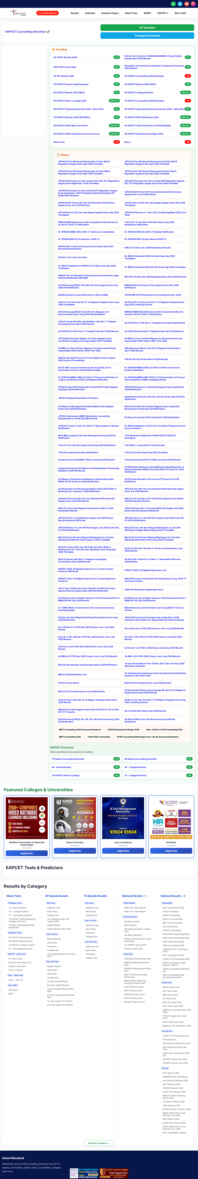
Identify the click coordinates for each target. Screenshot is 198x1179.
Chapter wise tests (17, 966)
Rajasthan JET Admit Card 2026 (177, 1026)
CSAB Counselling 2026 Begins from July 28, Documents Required (147, 737)
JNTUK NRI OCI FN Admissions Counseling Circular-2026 (153, 295)
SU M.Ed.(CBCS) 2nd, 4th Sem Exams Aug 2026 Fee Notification (150, 720)
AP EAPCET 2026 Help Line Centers (70, 125)
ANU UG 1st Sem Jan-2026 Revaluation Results (148, 247)
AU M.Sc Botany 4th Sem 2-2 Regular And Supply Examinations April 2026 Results (82, 560)
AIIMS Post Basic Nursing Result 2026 (174, 1096)
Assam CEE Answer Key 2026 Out (176, 1054)
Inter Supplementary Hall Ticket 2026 (61, 955)
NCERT (147, 13)
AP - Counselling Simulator (21, 949)
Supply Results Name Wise (59, 929)
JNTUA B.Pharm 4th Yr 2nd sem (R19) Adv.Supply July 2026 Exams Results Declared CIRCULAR (154, 509)
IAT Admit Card (169, 998)
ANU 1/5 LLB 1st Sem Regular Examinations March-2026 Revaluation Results (85, 509)
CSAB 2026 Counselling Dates (176, 934)
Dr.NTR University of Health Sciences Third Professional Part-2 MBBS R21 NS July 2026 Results (155, 599)
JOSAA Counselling (171, 915)
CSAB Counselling (171, 911)
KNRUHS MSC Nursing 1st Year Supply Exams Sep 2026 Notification (152, 286)
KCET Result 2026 (171, 1073)
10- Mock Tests (15, 959)
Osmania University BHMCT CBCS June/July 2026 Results (86, 459)
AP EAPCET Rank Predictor (21, 941)
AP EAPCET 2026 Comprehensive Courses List (76, 134)
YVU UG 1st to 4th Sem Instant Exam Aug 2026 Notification (87, 445)
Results (75, 13)
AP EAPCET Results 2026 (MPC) (140, 84)
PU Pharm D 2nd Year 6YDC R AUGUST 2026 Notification (152, 417)
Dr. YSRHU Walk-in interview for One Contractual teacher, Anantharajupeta (86, 608)
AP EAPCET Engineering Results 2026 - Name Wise (78, 109)
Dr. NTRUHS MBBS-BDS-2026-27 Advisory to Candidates (86, 232)
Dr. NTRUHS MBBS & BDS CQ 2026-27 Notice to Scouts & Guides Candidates (152, 368)
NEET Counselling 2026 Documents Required (80, 729)
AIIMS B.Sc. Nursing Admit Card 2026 (177, 1011)
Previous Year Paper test (20, 962)
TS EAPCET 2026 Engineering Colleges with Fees (22, 920)
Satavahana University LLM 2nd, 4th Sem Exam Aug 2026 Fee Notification (155, 397)
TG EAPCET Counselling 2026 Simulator (144, 101)
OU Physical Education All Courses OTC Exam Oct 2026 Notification (152, 480)
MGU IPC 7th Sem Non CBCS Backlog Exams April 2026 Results (155, 276)
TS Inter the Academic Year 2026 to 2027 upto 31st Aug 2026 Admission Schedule (155, 664)
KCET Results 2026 (171, 1084)
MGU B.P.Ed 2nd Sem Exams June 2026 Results (81, 691)
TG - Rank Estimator (18, 908)
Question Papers (110, 13)
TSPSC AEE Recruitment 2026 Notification (137, 940)
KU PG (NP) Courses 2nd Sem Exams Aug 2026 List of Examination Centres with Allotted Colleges (84, 368)
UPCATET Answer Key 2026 (175, 1063)
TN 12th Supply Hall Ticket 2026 (174, 1017)
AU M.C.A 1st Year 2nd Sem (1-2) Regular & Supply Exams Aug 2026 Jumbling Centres (155, 701)
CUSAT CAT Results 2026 (174, 1092)
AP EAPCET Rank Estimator (21, 937)
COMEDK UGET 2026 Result (175, 1077)
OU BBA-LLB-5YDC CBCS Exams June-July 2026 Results (152, 656)
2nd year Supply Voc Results (60, 1005)
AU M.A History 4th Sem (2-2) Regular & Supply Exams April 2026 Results (87, 701)
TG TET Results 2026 (63, 76)
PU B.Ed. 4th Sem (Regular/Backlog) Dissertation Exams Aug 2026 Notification (88, 618)
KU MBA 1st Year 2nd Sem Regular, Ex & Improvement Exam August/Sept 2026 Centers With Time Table (154, 339)
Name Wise (52, 911)
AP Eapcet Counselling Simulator (141, 759)
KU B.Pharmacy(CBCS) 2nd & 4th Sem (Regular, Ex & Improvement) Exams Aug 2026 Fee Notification (83, 313)
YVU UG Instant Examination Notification (78, 452)
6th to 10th (180, 13)
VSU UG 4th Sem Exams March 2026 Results (146, 359)
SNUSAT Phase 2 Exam (134, 1002)
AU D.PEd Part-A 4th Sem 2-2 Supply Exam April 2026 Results (155, 323)
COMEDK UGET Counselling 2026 (175, 950)
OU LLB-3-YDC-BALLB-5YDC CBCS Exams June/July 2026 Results (153, 638)
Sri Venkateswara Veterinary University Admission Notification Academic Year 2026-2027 (155, 674)
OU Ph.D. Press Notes (68, 683)
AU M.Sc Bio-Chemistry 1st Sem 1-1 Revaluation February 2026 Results (153, 560)
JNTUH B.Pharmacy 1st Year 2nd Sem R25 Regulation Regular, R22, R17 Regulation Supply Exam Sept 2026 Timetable (155, 182)
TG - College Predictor (136, 775)
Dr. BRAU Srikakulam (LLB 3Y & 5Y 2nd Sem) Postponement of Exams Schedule (155, 427)
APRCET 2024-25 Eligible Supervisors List (145, 570)
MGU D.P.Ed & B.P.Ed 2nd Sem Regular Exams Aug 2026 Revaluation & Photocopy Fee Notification (152, 407)
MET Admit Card (170, 991)
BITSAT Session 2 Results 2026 (177, 1109)
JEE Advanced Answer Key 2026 (175, 1048)
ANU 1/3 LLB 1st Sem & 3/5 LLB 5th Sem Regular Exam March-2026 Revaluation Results (155, 499)
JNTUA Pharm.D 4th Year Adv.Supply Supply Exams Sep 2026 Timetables (155, 203)
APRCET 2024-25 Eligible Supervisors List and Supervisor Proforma (87, 579)
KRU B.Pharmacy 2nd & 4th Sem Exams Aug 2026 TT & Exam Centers (154, 608)
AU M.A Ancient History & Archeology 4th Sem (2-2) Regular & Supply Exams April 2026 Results (155, 691)
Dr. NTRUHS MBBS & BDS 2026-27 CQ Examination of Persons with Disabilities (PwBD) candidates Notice (155, 378)
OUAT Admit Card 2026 (173, 1022)
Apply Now (27, 853)
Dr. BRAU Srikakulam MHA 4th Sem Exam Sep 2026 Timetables (155, 267)
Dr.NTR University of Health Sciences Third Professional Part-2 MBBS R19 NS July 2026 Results (89, 599)
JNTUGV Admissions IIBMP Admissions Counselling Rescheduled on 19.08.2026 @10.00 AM (84, 417)
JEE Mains (13, 990)
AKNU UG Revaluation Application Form (144, 589)
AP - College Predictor (135, 767)
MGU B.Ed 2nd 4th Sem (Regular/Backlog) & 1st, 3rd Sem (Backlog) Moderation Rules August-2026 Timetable (86, 538)
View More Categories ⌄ (99, 1143)
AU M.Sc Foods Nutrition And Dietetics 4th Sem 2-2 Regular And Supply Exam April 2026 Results (87, 322)
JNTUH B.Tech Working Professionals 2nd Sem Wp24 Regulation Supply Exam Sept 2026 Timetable (151, 162)
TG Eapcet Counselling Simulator (68, 759)
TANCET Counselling (172, 930)
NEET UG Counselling (172, 923)
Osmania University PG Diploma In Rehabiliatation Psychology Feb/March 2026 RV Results (88, 469)
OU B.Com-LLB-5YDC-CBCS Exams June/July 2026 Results (154, 648)
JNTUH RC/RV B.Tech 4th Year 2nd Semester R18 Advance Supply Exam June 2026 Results (86, 203)
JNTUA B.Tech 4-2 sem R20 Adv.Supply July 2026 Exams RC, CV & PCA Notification (155, 519)
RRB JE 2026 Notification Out (72, 674)
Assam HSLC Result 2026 (174, 1123)
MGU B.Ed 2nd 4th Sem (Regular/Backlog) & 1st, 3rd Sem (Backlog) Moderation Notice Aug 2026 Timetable (152, 538)
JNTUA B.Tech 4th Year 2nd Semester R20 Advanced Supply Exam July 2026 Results (154, 490)
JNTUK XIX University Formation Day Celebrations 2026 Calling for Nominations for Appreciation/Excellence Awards (154, 618)
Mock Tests (131, 13)
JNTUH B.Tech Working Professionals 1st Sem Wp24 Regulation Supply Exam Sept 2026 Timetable (84, 162)
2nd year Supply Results (58, 985)
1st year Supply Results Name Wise (60, 990)
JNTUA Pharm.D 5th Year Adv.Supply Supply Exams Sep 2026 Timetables (88, 213)
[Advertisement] (23, 90)
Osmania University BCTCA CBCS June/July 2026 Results (153, 459)
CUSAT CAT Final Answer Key (176, 1036)
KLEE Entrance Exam (133, 998)
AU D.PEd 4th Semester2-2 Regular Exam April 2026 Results (154, 331)
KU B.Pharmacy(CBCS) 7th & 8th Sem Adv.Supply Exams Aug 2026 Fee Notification (88, 286)
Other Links (59, 142)
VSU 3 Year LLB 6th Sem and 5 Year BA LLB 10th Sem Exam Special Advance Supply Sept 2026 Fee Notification (86, 589)
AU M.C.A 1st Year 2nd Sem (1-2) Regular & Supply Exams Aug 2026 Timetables (88, 303)
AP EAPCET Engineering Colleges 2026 (144, 134)
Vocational (51, 946)
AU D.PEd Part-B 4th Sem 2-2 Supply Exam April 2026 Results (88, 331)
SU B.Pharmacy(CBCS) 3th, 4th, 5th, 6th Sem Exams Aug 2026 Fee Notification (88, 720)
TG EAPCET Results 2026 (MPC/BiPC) (71, 117)
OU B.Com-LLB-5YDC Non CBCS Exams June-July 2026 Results (85, 647)
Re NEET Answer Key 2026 (175, 1059)
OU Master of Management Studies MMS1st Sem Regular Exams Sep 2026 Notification (86, 407)
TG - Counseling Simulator (20, 915)
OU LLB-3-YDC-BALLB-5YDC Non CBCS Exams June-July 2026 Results (86, 638)
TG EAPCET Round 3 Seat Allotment (70, 84)
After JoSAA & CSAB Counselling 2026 (164, 729)
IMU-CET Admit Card (172, 1002)
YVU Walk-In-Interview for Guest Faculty (145, 445)
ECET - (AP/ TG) (16, 980)
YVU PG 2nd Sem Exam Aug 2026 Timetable (146, 452)
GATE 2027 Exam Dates (64, 67)
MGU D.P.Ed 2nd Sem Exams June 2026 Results (148, 683)
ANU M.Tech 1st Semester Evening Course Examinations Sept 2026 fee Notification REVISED (88, 276)
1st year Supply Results (57, 981)
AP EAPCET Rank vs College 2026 (69, 101)
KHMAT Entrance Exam (134, 994)
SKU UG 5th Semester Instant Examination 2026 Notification (87, 665)
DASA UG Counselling (172, 919)
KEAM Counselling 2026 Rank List (176, 970)
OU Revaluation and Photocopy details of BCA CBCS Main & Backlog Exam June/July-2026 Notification (87, 490)
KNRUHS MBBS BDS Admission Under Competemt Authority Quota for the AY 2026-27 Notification (154, 313)
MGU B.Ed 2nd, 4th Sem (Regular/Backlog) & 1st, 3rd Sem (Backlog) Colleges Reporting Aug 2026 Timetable (153, 528)
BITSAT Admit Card (171, 987)
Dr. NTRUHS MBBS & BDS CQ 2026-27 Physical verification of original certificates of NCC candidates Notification (88, 378)
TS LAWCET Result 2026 (135, 945)
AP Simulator (147, 27)
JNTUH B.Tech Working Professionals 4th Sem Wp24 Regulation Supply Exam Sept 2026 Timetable (150, 172)
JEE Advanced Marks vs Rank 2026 (137, 930)
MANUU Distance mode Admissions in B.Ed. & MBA (83, 295)
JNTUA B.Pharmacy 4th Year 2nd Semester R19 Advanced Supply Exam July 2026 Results (86, 499)
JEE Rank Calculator (133, 935)
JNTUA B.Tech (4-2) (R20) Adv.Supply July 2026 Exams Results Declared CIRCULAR (85, 519)
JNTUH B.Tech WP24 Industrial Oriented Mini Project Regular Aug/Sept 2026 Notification (88, 388)
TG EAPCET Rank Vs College (65, 775)
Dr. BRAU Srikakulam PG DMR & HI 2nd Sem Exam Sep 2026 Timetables (87, 266)
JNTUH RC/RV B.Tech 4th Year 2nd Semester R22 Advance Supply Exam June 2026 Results (153, 193)
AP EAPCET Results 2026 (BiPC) (69, 92)
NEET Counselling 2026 (70, 737)
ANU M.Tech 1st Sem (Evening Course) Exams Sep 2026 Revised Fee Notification (85, 247)
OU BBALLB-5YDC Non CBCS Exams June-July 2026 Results (88, 656)
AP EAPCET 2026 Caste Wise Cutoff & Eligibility (148, 125)
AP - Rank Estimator (61, 767)
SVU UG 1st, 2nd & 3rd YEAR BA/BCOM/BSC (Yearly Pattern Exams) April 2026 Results (153, 57)
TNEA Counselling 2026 (173, 945)
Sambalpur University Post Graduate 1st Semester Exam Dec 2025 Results (154, 66)
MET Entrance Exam (133, 990)
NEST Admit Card (170, 995)
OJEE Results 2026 (171, 1105)
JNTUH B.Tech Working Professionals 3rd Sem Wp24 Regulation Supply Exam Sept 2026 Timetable (84, 172)
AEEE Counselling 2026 (173, 941)
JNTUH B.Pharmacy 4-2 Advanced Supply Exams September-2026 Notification (155, 388)
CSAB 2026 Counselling (99, 737)
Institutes (90, 13)
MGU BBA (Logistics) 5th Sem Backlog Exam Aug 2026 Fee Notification (87, 436)
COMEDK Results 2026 (173, 1088)
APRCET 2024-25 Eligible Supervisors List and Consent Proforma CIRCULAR (85, 570)
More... (128, 142)
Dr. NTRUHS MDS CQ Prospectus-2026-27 (79, 239)
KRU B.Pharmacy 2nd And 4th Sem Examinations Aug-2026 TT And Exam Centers (155, 579)
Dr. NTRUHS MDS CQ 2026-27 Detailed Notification (149, 232)
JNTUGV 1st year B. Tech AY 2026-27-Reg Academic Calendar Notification (88, 427)
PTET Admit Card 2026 (173, 1006)
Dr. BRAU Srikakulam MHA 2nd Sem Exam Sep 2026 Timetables (150, 257)
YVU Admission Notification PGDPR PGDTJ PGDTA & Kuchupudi (150, 436)
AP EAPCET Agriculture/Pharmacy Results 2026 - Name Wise (155, 109)
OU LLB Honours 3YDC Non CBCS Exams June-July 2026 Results (86, 628)
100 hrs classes (15, 970)
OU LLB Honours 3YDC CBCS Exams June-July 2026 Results (154, 628)
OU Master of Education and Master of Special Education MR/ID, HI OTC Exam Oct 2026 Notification (86, 480)
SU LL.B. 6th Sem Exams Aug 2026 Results (145, 711)
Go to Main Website (47, 13)
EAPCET (163, 13)
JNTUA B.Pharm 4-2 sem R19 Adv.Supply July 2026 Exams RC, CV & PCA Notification (89, 528)
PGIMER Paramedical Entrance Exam (137, 969)
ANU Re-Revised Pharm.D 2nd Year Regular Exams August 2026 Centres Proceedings (86, 359)
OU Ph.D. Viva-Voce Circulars (72, 257)
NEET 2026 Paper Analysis (175, 1132)
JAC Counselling (170, 926)
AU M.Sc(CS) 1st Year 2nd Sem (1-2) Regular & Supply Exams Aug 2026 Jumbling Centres (155, 303)
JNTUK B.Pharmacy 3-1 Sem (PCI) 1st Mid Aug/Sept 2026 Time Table (155, 213)
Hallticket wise (53, 908)
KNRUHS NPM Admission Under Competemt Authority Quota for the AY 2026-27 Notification (88, 223)
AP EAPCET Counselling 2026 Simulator (144, 76)
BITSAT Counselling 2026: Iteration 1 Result (174, 964)
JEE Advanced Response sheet (177, 1043)
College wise (53, 915)
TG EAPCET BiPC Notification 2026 (142, 117)
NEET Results (130, 925)
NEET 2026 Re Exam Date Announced (135, 975)
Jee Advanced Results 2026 (175, 1080)
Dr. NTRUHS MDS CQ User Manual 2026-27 (146, 239)
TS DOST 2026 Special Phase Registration (22, 926)
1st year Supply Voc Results (59, 1001)
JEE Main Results (132, 921)
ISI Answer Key (169, 1039)
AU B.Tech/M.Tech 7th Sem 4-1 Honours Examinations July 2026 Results (153, 549)
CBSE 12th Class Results (135, 911)
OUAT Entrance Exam (133, 987)
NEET (11, 994)
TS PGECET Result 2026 (173, 1101)
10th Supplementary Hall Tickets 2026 (58, 920)
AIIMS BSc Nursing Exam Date (137, 959)
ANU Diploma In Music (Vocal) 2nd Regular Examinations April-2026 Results (153, 349)
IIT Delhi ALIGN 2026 (133, 949)
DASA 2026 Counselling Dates (176, 938)
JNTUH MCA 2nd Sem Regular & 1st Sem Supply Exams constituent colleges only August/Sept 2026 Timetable (85, 339)
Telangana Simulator (147, 35)
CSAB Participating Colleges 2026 (123, 729)
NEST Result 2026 (171, 1119)
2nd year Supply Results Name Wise (61, 996)
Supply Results (53, 925)
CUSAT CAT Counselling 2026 (176, 959)
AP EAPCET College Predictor (139, 92)
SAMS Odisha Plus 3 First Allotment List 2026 (174, 1114)
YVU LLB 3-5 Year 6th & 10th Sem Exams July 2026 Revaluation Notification (149, 223)
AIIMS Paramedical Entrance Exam (136, 963)
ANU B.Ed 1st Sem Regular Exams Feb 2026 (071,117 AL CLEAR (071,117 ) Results (88, 710)
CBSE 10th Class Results (135, 908)
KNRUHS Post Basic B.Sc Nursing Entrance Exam (135, 982)
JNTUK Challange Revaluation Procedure (78, 398)
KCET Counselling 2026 (173, 955)
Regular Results (54, 939)
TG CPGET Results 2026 (65, 57)
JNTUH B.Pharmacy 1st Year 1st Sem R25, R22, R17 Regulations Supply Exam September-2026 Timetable (89, 182)
